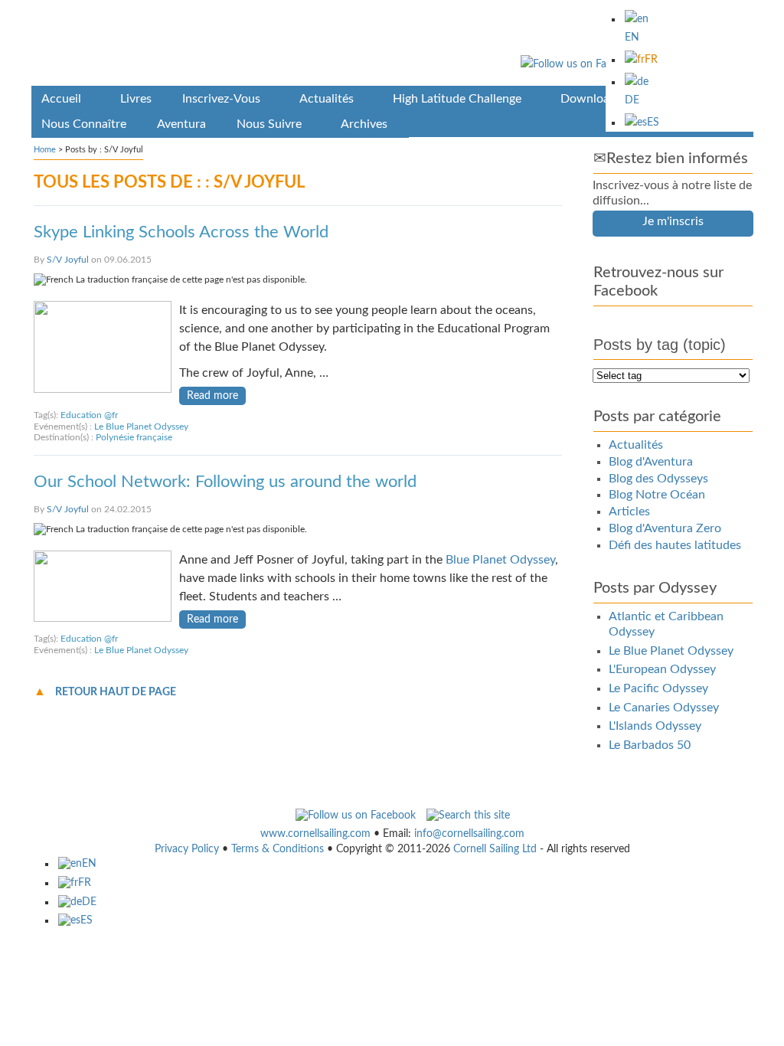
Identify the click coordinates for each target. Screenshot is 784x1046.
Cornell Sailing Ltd (495, 849)
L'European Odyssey (662, 669)
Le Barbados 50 (650, 745)
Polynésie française (134, 437)
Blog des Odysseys (658, 478)
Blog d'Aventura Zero (665, 528)
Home (45, 149)
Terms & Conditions (277, 849)
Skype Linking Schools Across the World (181, 232)
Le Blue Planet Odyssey (141, 426)
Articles (629, 511)
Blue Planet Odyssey (500, 560)
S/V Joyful (68, 259)
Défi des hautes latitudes (675, 545)
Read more (212, 396)
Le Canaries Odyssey (664, 707)
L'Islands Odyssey (655, 726)
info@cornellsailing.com (469, 834)
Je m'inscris (673, 221)
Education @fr (89, 415)
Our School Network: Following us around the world (225, 481)
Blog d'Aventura (651, 462)
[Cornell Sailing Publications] (392, 46)
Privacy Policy (187, 849)
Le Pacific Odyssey (658, 688)
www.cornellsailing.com (315, 834)
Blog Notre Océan (657, 495)
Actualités (636, 445)
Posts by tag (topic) (659, 344)
